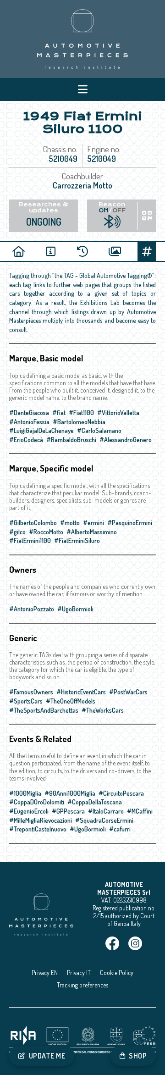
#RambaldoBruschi (71, 439)
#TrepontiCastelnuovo (37, 829)
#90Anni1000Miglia (69, 793)
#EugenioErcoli (29, 811)
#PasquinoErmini (129, 522)
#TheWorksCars (103, 710)
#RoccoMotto (46, 532)
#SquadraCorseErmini (104, 820)
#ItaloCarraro (106, 811)
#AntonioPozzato (31, 609)
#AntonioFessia (29, 422)
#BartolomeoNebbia (79, 422)
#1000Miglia (25, 793)
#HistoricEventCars (81, 692)
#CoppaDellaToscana (94, 802)
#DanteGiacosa (29, 412)
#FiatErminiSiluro (77, 540)
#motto (70, 522)
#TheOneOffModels (70, 701)
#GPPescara (68, 811)
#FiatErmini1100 (30, 540)
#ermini (93, 522)
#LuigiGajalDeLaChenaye (41, 430)
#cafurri (120, 829)
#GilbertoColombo (33, 522)
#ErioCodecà (26, 439)
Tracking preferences (82, 985)
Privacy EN (45, 972)
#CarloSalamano (99, 430)
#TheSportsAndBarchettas (43, 710)
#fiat (59, 412)
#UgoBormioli (75, 609)
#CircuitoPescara (121, 793)
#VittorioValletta (118, 412)
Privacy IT (79, 972)
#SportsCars (26, 701)
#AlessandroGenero (125, 439)
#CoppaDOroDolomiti (36, 802)
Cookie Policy (116, 972)
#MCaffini (140, 811)
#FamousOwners (31, 692)
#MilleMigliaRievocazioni (40, 820)
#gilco (17, 532)
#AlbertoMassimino (91, 532)
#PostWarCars (128, 692)
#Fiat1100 (81, 412)
